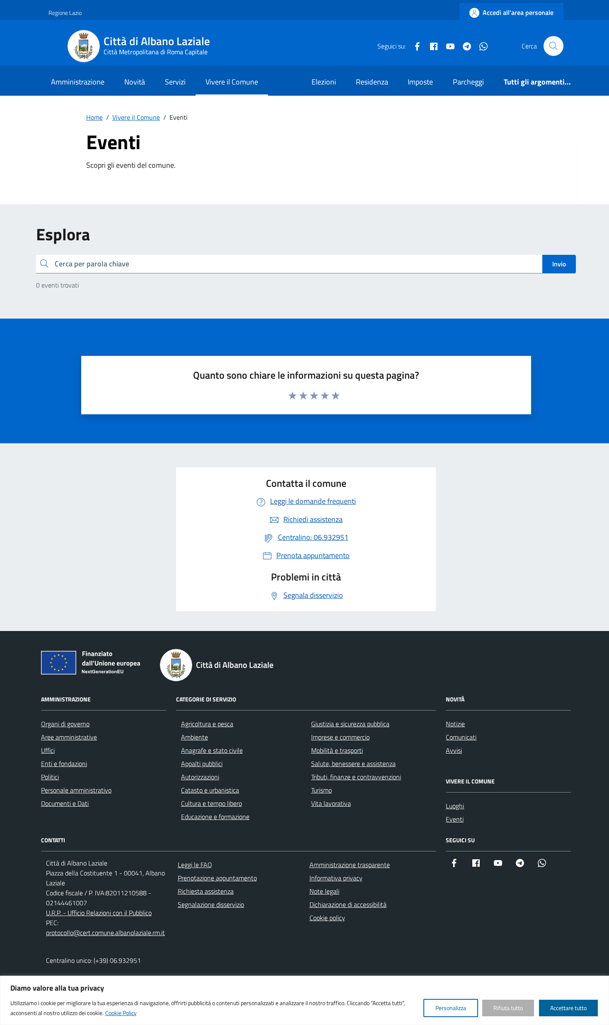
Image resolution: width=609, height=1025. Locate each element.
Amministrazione (77, 81)
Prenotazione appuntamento (217, 878)
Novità (134, 81)
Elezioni (324, 81)
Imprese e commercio (340, 737)
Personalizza (450, 1007)
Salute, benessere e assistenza (353, 764)
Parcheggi (468, 81)
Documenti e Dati (65, 803)
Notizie (455, 724)
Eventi (455, 819)
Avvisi (454, 750)
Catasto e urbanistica (210, 790)
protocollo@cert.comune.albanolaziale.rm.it (105, 933)
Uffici (48, 750)
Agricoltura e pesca (207, 724)
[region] (304, 1000)
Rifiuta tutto (508, 1007)
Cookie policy (327, 918)
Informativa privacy (335, 878)
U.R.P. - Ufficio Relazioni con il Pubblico (99, 913)
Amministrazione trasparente (349, 865)
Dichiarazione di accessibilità (348, 904)
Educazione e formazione (215, 817)
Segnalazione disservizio (211, 904)
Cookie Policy (121, 1012)
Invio (559, 264)
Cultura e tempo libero (211, 803)
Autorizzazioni (200, 777)
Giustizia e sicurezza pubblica (350, 724)
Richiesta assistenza (206, 891)
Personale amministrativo (76, 790)
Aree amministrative (69, 737)
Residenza (372, 81)
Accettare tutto (568, 1007)
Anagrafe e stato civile (212, 750)
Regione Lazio (65, 12)
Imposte (420, 81)
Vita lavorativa (331, 803)
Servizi (175, 81)
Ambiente (194, 737)
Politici (50, 777)
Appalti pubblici (201, 764)
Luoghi (455, 806)
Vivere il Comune (231, 81)
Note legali (324, 891)
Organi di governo (65, 724)
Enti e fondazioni (64, 764)
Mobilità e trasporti (337, 750)
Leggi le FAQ (195, 865)
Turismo (321, 790)
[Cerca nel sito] (553, 46)
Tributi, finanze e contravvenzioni (356, 777)
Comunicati (461, 737)
